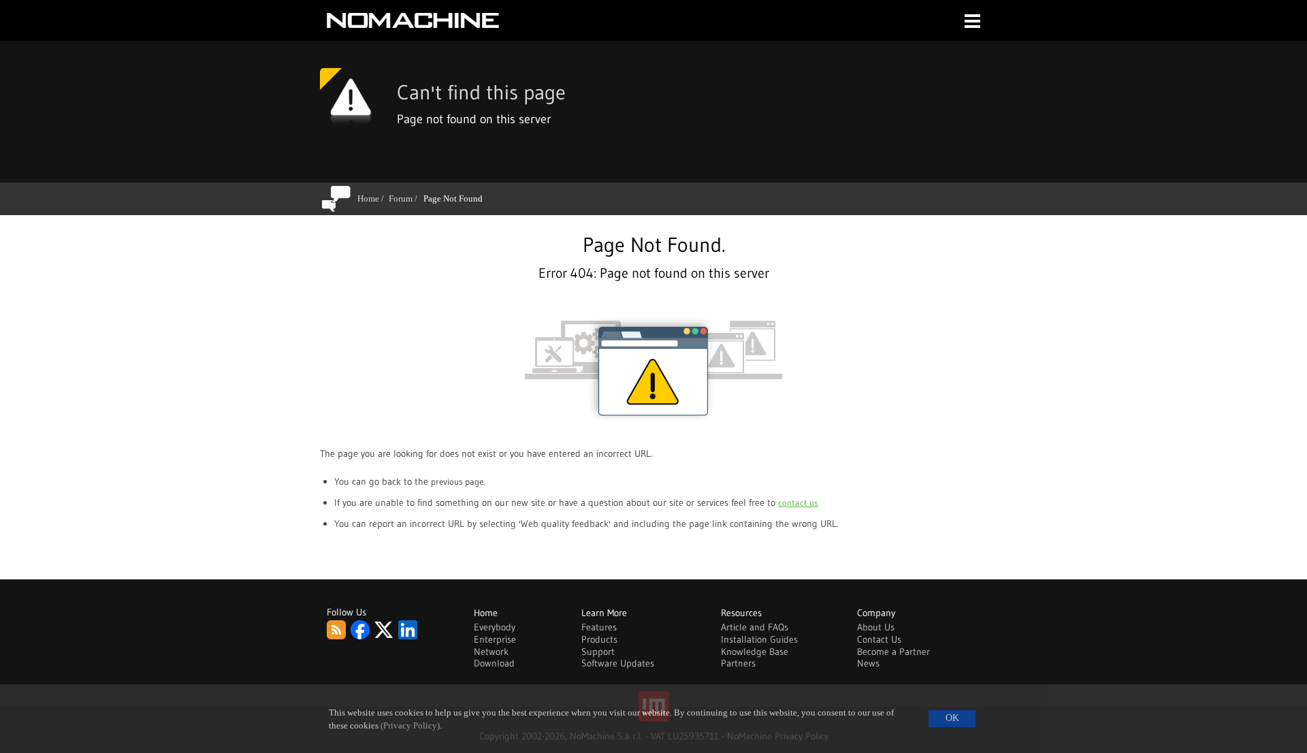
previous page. (458, 481)
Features (599, 627)
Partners (738, 663)
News (868, 663)
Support (598, 651)
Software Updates (617, 663)
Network (491, 651)
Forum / (405, 198)
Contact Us (879, 639)
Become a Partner (893, 651)
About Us (875, 627)
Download (494, 663)
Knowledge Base (754, 651)
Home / (373, 198)
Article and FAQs (754, 627)
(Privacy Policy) (410, 726)
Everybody (494, 627)
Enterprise (495, 639)
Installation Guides (759, 639)
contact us (798, 502)
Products (599, 639)
